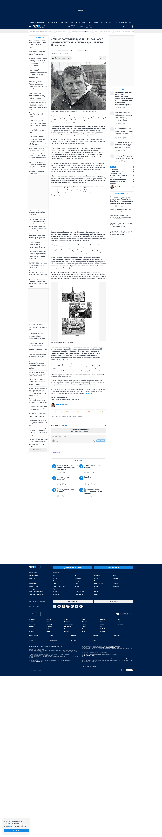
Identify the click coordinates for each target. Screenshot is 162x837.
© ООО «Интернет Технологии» (36, 670)
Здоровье (56, 594)
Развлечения (98, 589)
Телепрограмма (81, 22)
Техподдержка (33, 589)
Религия (96, 591)
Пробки (81, 26)
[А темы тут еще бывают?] (54, 480)
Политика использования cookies (90, 664)
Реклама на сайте (34, 575)
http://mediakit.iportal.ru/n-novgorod (110, 647)
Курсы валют (104, 22)
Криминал (78, 578)
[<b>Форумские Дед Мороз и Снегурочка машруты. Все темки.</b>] (54, 468)
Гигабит (87, 477)
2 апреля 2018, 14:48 (56, 53)
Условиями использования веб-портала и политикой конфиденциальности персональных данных (106, 658)
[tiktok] (81, 606)
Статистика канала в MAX (36, 594)
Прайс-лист (32, 578)
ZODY (129, 22)
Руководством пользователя (89, 655)
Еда (54, 589)
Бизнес (55, 578)
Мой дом (77, 586)
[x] (76, 606)
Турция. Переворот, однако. (92, 466)
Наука (77, 589)
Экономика (116, 586)
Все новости (38, 37)
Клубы (111, 22)
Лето (76, 583)
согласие (9, 826)
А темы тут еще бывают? (63, 478)
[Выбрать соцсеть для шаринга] (104, 58)
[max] (72, 606)
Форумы (31, 22)
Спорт (115, 575)
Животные (56, 591)
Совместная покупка (52, 22)
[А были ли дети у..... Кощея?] (54, 492)
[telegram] (54, 606)
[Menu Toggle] (30, 26)
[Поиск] (124, 26)
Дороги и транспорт (59, 586)
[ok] (63, 606)
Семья (96, 594)
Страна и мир (117, 581)
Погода (72, 22)
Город (54, 583)
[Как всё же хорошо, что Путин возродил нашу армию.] (81, 492)
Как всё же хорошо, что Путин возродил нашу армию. (94, 491)
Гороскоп (95, 22)
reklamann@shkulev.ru (116, 646)
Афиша (89, 22)
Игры (116, 22)
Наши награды (33, 583)
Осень (96, 578)
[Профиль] (132, 26)
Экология (116, 583)
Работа (96, 586)
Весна (55, 581)
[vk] (59, 606)
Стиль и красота (118, 578)
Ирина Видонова (62, 404)
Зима (76, 575)
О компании (32, 581)
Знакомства (64, 22)
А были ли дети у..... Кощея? (65, 490)
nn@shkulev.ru (47, 659)
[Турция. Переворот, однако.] (81, 468)
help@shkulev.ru (39, 661)
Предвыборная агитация (36, 591)
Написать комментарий (63, 58)
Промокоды (123, 22)
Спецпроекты (117, 589)
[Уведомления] (128, 26)
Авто (54, 575)
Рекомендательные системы (89, 666)
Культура (77, 581)
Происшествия (98, 583)
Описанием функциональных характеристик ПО (93, 656)
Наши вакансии (33, 586)
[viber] (68, 606)
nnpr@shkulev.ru (104, 652)
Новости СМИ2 (56, 452)
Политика (97, 581)
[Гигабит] (81, 480)
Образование (79, 594)
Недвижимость (40, 22)
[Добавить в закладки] (100, 58)
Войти (57, 441)
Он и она (97, 575)
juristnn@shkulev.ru (67, 660)
